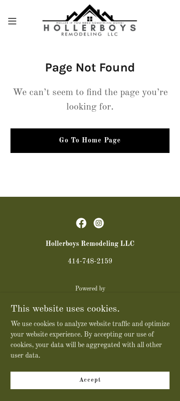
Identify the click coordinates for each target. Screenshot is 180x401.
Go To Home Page (90, 140)
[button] (16, 21)
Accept (89, 380)
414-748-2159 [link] (90, 261)
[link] (90, 21)
